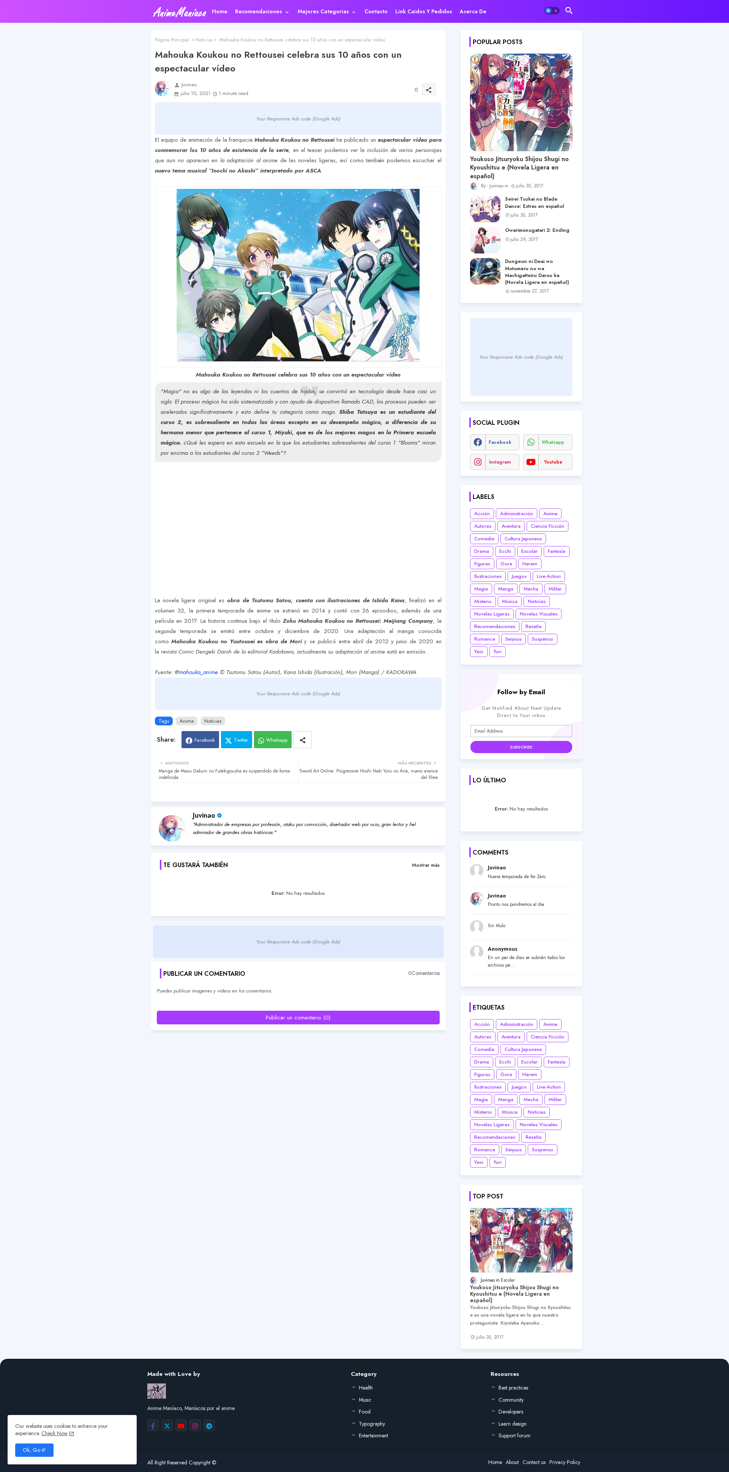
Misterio (483, 601)
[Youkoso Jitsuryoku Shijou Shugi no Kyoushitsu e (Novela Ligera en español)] (521, 102)
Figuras (482, 563)
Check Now (54, 1433)
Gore (506, 563)
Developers (511, 1411)
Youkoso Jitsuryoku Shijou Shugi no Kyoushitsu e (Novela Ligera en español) (519, 167)
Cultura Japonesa (523, 538)
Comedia (484, 538)
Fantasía (556, 551)
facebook (500, 442)
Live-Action (549, 576)
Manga (505, 588)
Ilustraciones (488, 576)
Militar (555, 588)
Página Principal (172, 39)
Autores (482, 526)
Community (511, 1400)
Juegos (519, 576)
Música (510, 601)
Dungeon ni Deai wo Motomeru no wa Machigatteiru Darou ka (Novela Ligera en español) (537, 272)
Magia (481, 588)
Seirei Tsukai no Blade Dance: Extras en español (534, 202)
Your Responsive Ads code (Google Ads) (298, 118)
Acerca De (473, 11)
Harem (529, 563)
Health (366, 1387)
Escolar (529, 551)
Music (365, 1400)
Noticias (204, 39)
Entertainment (373, 1435)
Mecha (531, 588)
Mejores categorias (323, 11)
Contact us (534, 1462)
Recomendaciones (258, 11)
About (512, 1462)
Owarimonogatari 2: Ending (537, 230)
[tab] (219, 11)
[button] (552, 10)
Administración (516, 513)
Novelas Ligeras (492, 613)
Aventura (511, 526)
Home (219, 11)
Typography (372, 1424)
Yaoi (478, 651)
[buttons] (153, 1425)
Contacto (376, 11)
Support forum (514, 1435)
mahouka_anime (198, 672)
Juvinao (204, 815)
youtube (553, 462)
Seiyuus (513, 639)
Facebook (204, 740)
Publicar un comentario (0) (298, 1017)
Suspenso (542, 639)
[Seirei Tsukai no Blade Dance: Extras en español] (485, 209)
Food (365, 1411)
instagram (500, 462)
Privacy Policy (564, 1462)
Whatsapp (276, 740)
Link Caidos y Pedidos (423, 11)
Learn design (513, 1424)
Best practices (513, 1387)
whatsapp (553, 442)
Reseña (533, 626)
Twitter (241, 740)
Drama (481, 551)
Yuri (498, 651)
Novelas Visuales (538, 613)
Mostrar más (426, 865)
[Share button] (302, 739)
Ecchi (505, 551)
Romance (484, 639)
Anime (187, 721)
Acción (482, 513)
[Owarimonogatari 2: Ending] (485, 240)
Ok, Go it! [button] (34, 1450)
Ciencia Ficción (547, 526)
